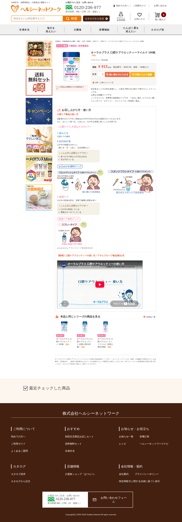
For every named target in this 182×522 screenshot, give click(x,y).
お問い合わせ (160, 6)
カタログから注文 (94, 18)
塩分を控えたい (51, 30)
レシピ (122, 443)
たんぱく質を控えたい (131, 30)
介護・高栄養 (86, 41)
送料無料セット (73, 443)
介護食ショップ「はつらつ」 (80, 474)
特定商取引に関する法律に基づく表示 (139, 481)
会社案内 (124, 474)
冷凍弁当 (24, 29)
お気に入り (139, 19)
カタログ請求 (18, 474)
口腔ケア (95, 41)
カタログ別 (157, 29)
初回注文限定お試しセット (79, 436)
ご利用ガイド (139, 6)
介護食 (78, 29)
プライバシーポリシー (147, 474)
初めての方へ (122, 6)
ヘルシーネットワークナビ (154, 443)
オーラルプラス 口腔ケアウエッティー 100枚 (64, 341)
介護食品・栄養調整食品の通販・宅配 (67, 41)
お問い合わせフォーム (114, 499)
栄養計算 (144, 436)
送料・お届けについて (103, 82)
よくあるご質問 (19, 451)
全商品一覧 (150, 317)
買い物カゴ (160, 17)
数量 (94, 74)
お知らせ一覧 (126, 436)
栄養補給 (104, 29)
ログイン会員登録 (121, 19)
